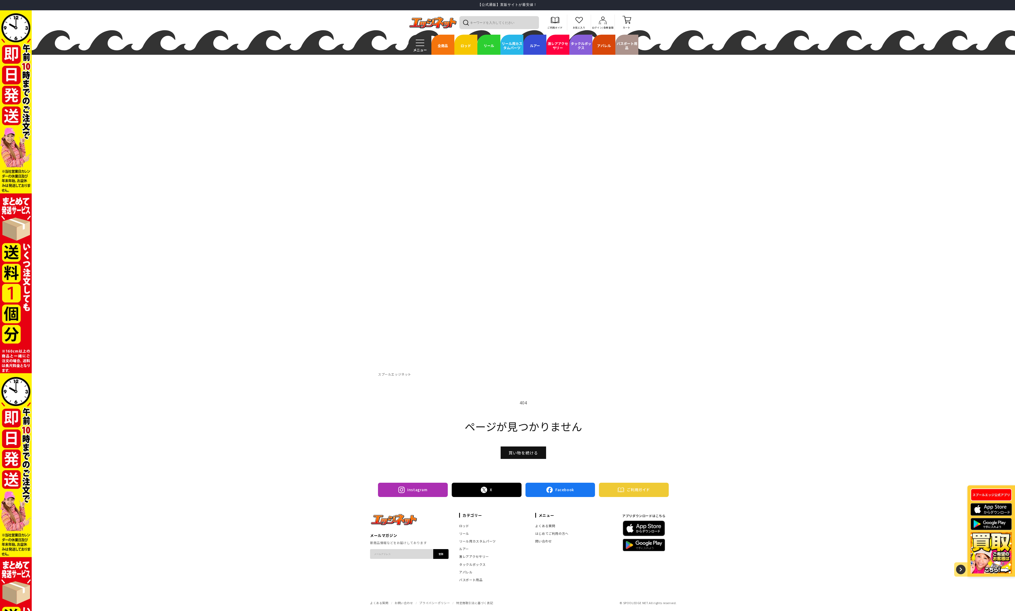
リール (464, 533)
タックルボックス (472, 564)
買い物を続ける (523, 452)
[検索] (465, 22)
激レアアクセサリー (474, 556)
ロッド (464, 525)
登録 (441, 554)
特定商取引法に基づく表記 (474, 603)
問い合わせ (543, 541)
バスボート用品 (470, 579)
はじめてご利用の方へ (552, 533)
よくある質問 (545, 525)
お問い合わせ (404, 603)
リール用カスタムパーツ (477, 541)
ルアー (464, 548)
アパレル (465, 572)
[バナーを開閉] (961, 569)
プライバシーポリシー (434, 603)
